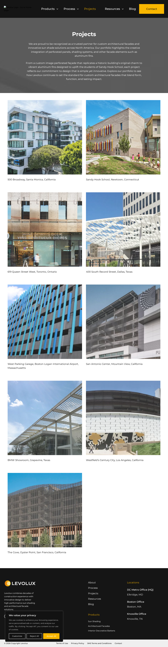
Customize (17, 636)
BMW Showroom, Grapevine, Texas (29, 460)
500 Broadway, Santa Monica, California (32, 179)
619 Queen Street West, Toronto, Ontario (32, 271)
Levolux (24, 643)
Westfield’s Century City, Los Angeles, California (114, 460)
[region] (34, 626)
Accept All (51, 636)
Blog (132, 9)
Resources (112, 9)
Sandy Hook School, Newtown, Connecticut (112, 179)
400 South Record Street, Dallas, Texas (109, 271)
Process (69, 9)
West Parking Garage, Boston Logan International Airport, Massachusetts (43, 365)
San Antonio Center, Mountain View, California (114, 363)
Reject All (34, 636)
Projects (90, 9)
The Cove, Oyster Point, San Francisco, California (37, 552)
